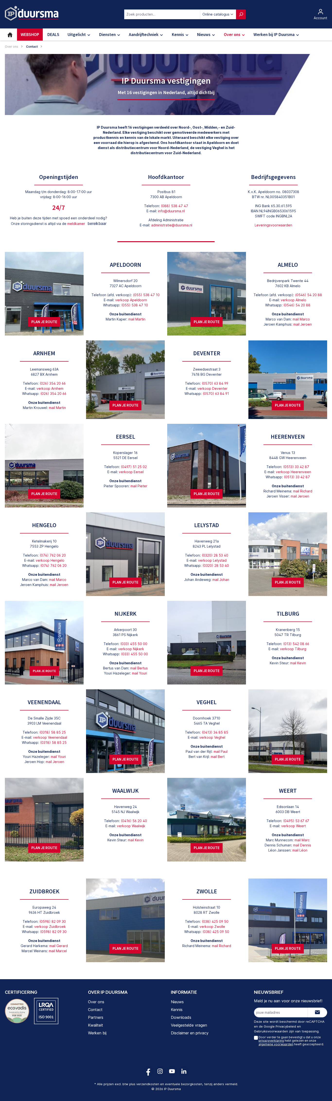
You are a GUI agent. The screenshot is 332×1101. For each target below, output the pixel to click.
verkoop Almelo (293, 300)
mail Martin (136, 319)
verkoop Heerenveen (293, 472)
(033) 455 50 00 (133, 644)
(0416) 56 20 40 (134, 821)
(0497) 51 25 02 (134, 467)
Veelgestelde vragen (189, 1025)
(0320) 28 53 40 (215, 555)
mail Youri (139, 673)
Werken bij (97, 1032)
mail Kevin (298, 663)
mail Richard (302, 491)
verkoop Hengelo (50, 560)
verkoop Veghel (212, 737)
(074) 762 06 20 (53, 555)
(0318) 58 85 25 (52, 732)
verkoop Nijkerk (131, 649)
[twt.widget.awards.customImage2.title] (46, 1011)
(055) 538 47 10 (146, 295)
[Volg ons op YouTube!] (171, 1071)
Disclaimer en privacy (190, 1032)
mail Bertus (139, 668)
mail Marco (301, 319)
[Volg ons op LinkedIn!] (183, 1071)
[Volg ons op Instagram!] (160, 1071)
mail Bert (218, 757)
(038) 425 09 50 (215, 921)
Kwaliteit (95, 1025)
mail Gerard (58, 946)
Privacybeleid (286, 1026)
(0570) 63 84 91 (216, 393)
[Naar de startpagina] (31, 13)
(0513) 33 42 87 (296, 467)
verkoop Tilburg (293, 649)
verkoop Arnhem (49, 388)
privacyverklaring (271, 1040)
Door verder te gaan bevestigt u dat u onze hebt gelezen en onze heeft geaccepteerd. (291, 1040)
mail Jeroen (302, 324)
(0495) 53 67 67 (296, 821)
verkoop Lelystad (212, 560)
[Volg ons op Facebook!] (148, 1071)
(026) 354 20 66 (53, 383)
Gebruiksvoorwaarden (271, 1031)
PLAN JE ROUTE (44, 322)
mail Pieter (139, 486)
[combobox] (162, 14)
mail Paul (220, 751)
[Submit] (317, 1012)
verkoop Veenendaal (50, 737)
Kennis (177, 1009)
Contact (95, 1009)
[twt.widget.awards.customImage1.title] (17, 1011)
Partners (95, 1017)
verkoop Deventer (212, 388)
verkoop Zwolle (212, 926)
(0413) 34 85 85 (215, 732)
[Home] (10, 34)
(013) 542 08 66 (296, 644)
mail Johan (220, 579)
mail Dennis (302, 845)
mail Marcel (58, 951)
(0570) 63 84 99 (215, 383)
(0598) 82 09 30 (52, 921)
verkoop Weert (293, 826)
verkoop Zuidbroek (50, 926)
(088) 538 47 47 (174, 206)
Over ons (96, 1001)
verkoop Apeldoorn (131, 300)
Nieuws (177, 1001)
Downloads (181, 1017)
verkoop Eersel (131, 472)
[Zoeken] (241, 14)
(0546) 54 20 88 (308, 295)
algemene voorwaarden (276, 1044)
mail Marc (302, 840)
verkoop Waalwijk (131, 826)
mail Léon (299, 850)
